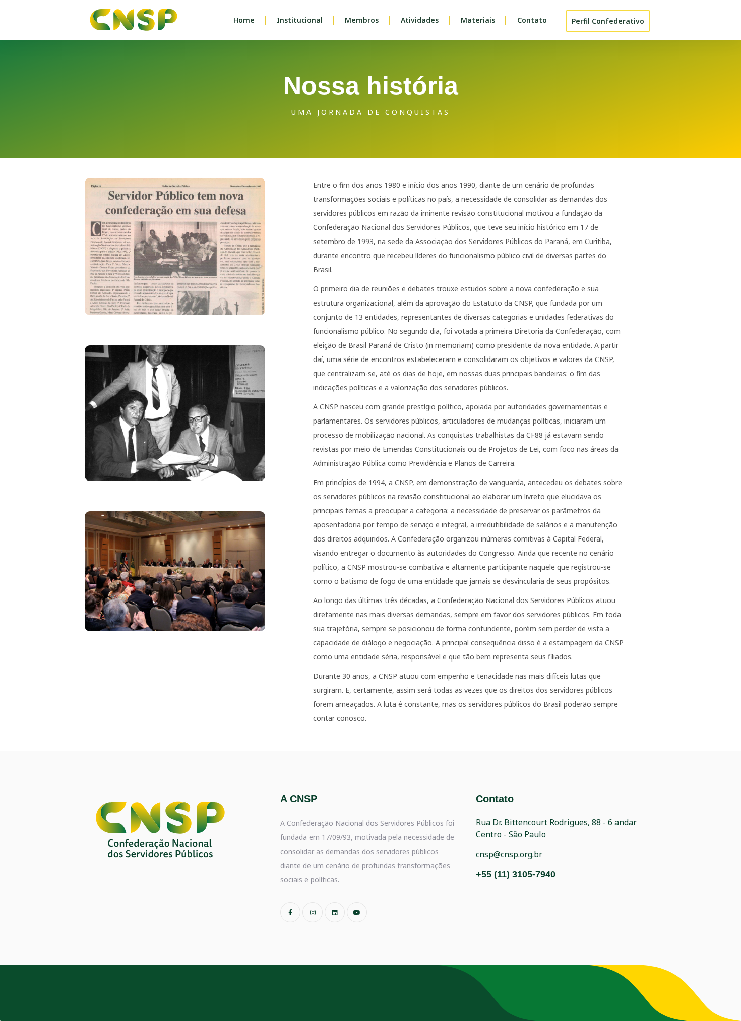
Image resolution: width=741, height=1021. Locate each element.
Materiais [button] (478, 20)
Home (244, 20)
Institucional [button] (300, 20)
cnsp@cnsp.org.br (509, 854)
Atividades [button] (420, 20)
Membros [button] (362, 20)
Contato (532, 20)
